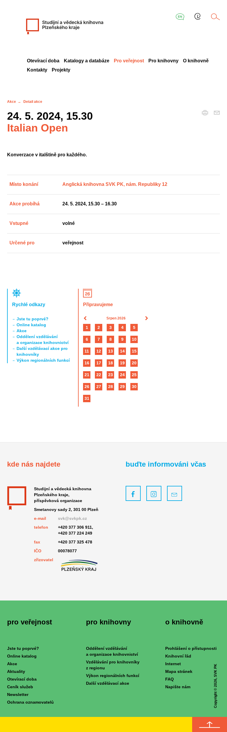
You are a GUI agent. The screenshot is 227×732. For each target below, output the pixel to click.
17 (98, 363)
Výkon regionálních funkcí (43, 360)
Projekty (61, 69)
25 (134, 374)
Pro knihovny (163, 60)
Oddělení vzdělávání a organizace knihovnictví (43, 339)
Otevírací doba (43, 60)
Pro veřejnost (129, 60)
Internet (173, 663)
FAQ (169, 679)
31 (87, 398)
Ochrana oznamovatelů (30, 702)
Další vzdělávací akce (107, 683)
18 (110, 363)
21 (87, 374)
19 (122, 363)
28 (110, 386)
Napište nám (177, 686)
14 (122, 351)
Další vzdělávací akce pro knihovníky (42, 351)
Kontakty (37, 69)
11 (87, 351)
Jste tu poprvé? (32, 319)
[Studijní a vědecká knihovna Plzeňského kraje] (64, 26)
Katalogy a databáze (86, 60)
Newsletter (17, 694)
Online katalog (31, 324)
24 (122, 374)
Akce (11, 102)
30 (134, 386)
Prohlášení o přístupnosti (191, 648)
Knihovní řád (178, 656)
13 (110, 351)
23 (110, 374)
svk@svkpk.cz (72, 518)
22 (98, 374)
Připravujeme (98, 304)
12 (98, 351)
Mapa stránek (178, 671)
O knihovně (196, 60)
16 (87, 363)
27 (98, 386)
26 (87, 386)
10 (134, 339)
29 (122, 386)
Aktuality (16, 671)
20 (134, 363)
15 (134, 351)
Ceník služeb (20, 686)
